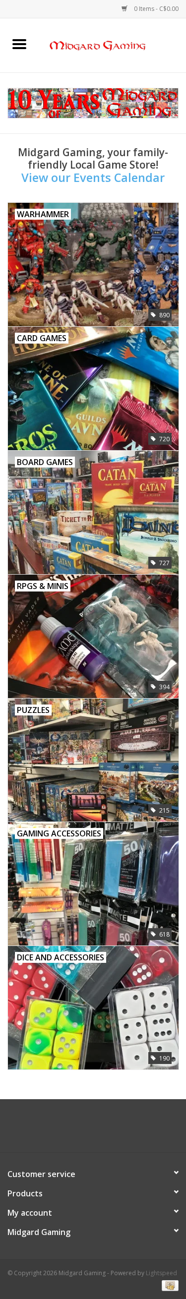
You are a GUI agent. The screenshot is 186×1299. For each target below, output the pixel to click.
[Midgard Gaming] (112, 44)
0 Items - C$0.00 (155, 8)
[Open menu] (19, 44)
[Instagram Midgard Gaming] (111, 1129)
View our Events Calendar (93, 177)
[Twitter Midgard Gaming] (93, 1129)
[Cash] (168, 1285)
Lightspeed (161, 1273)
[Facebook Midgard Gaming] (75, 1129)
